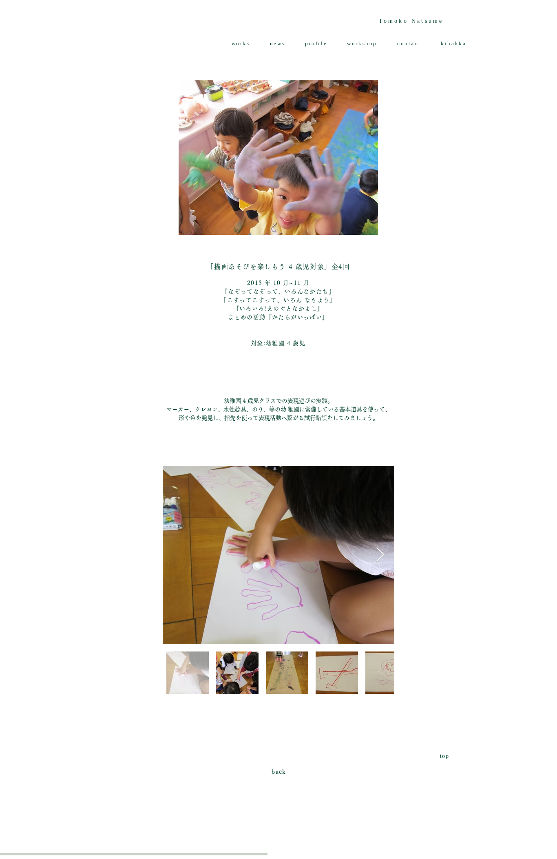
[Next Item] (380, 555)
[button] (240, 43)
